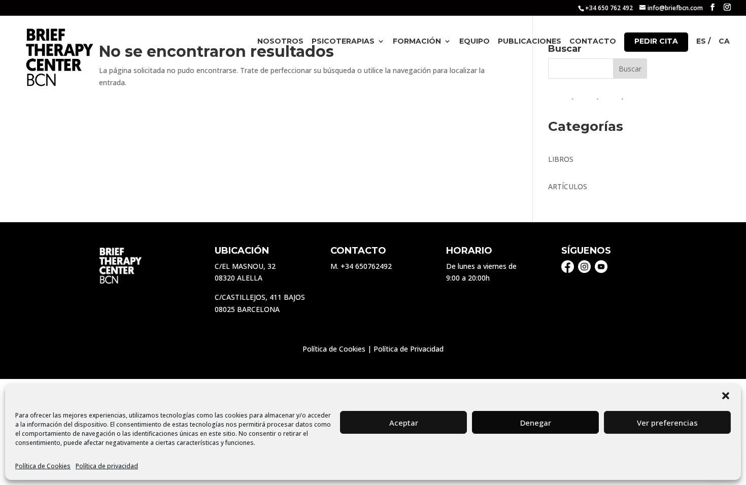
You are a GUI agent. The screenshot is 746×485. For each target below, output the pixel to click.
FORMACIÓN (417, 42)
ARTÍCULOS (567, 186)
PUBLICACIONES (529, 42)
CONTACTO (592, 42)
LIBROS (560, 159)
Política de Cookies (43, 466)
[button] (726, 396)
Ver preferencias (667, 423)
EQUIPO (474, 42)
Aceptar (403, 423)
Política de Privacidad (409, 349)
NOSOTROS (280, 42)
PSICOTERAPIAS (343, 42)
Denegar (535, 423)
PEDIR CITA (656, 41)
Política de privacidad (107, 466)
